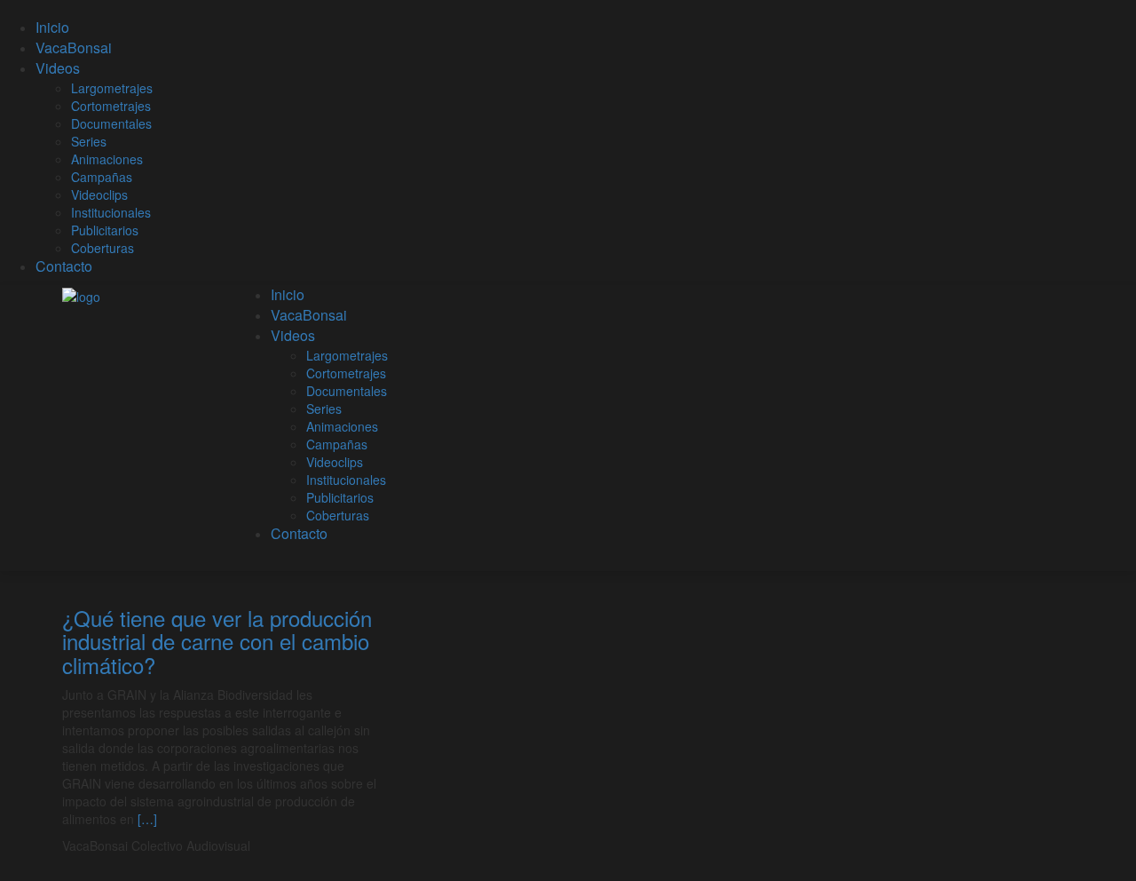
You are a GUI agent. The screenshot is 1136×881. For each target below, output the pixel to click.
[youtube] (513, 845)
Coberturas (102, 248)
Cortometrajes (111, 106)
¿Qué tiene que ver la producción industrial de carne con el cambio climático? (217, 641)
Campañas (101, 177)
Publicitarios (104, 230)
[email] (540, 845)
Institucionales (111, 212)
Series (88, 141)
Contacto (64, 266)
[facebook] (500, 845)
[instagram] (527, 845)
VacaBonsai (74, 47)
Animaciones (107, 159)
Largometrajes (112, 88)
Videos (58, 68)
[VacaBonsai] (81, 294)
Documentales (111, 123)
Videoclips (99, 194)
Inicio (52, 27)
